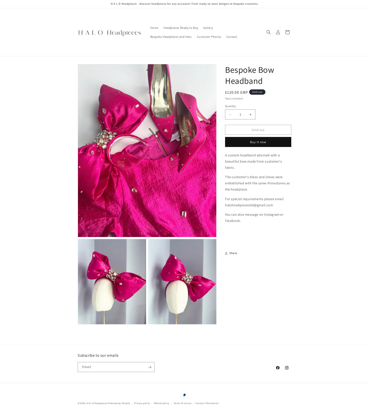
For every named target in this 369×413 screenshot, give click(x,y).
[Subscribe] (149, 367)
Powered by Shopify (119, 403)
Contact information (207, 402)
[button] (268, 32)
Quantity (230, 106)
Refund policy (161, 402)
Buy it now (258, 142)
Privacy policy (142, 402)
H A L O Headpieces (97, 403)
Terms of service (183, 402)
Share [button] (233, 253)
